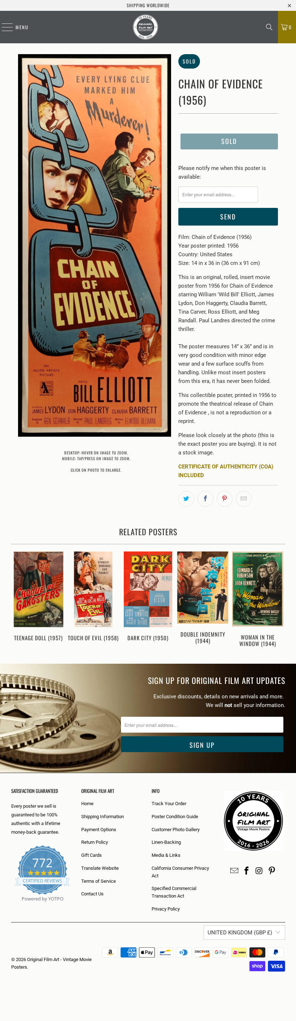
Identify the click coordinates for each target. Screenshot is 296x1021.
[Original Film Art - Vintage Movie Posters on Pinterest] (271, 871)
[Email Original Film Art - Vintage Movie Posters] (234, 871)
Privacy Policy (166, 909)
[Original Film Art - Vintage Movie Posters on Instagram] (259, 871)
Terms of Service (98, 881)
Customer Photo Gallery (176, 829)
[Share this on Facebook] (205, 499)
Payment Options (98, 829)
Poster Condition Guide (175, 816)
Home (87, 803)
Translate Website (100, 868)
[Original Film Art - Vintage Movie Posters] (145, 27)
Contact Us (92, 893)
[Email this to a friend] (244, 499)
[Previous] (18, 600)
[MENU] (3, 27)
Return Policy (94, 842)
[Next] (279, 600)
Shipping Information (102, 816)
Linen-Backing (166, 842)
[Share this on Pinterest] (224, 499)
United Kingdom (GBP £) (240, 932)
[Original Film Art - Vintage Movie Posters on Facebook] (246, 871)
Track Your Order (169, 803)
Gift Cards (91, 855)
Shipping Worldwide (148, 5)
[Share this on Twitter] (186, 499)
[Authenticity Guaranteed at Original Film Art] (11, 907)
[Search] (269, 27)
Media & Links (166, 855)
